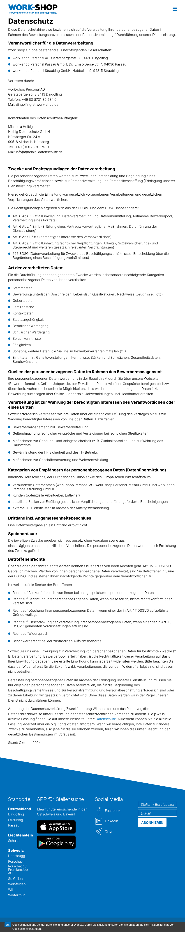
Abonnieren (152, 822)
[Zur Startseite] (27, 8)
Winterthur (16, 895)
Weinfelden (17, 884)
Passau (13, 825)
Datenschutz (106, 719)
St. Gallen (15, 879)
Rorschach (16, 862)
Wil (10, 890)
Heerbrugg (16, 856)
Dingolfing (16, 814)
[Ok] (8, 924)
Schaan (14, 841)
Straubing (15, 820)
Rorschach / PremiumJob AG (18, 869)
